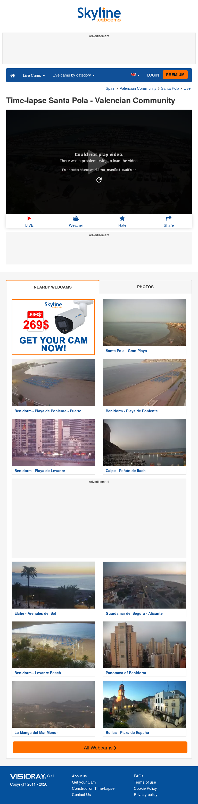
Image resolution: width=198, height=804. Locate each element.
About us (79, 775)
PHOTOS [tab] (145, 287)
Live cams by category (72, 75)
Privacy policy (146, 794)
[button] (135, 75)
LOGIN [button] (153, 75)
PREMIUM (175, 74)
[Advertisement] (99, 51)
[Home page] (12, 75)
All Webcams (99, 747)
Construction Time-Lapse (93, 788)
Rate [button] (122, 225)
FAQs (139, 775)
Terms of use (145, 782)
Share (169, 225)
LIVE (29, 225)
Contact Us (81, 794)
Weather (76, 225)
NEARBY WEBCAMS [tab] (53, 287)
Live (187, 88)
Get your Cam (84, 782)
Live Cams (32, 75)
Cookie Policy (145, 788)
